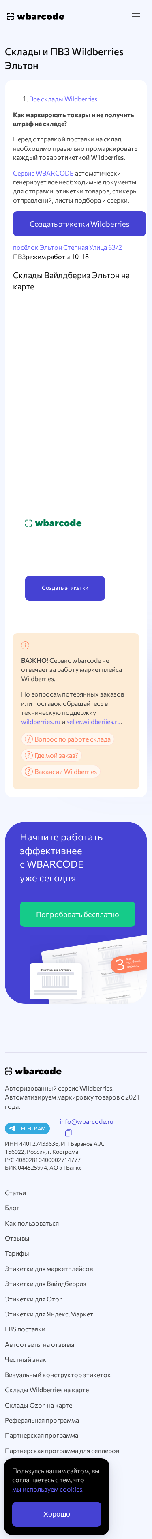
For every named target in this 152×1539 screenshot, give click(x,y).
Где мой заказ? (56, 755)
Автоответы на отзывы (40, 1344)
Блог (12, 1207)
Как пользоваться (32, 1223)
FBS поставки (25, 1329)
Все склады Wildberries (63, 99)
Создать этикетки (65, 587)
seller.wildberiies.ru (93, 721)
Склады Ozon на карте (38, 1405)
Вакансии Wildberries (65, 771)
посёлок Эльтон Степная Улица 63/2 (67, 247)
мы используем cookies (47, 1489)
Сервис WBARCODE (43, 173)
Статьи (15, 1192)
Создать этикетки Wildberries (79, 223)
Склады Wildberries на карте (47, 1389)
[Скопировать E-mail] (68, 1133)
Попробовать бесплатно (77, 914)
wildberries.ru (40, 721)
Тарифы (17, 1253)
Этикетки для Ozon (34, 1299)
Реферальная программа (42, 1420)
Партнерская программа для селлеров (62, 1450)
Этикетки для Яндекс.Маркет (49, 1314)
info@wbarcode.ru (86, 1121)
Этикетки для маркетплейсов (49, 1268)
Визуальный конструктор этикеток (58, 1374)
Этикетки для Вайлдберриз (45, 1283)
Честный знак (25, 1359)
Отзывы (17, 1238)
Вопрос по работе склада (72, 739)
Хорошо (56, 1514)
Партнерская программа (41, 1435)
